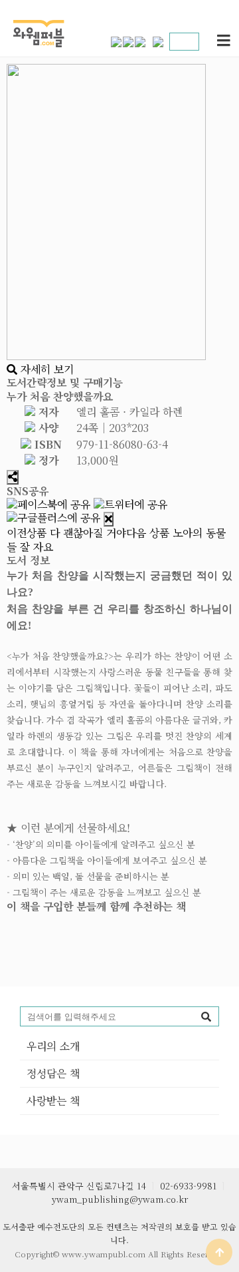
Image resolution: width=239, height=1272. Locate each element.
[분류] (223, 41)
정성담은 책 (53, 1073)
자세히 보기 (45, 369)
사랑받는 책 (53, 1100)
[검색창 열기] (182, 41)
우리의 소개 (53, 1046)
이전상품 (66, 532)
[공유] (13, 477)
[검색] (206, 1016)
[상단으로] (219, 1252)
